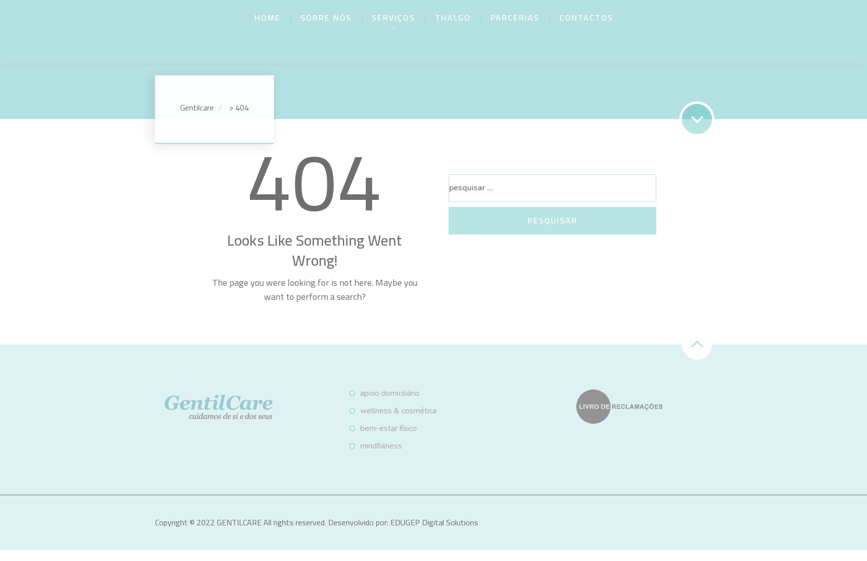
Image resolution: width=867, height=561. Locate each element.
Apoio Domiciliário (389, 393)
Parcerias (515, 17)
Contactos (586, 17)
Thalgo (453, 17)
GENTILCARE (239, 522)
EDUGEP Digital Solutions (434, 522)
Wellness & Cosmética (398, 410)
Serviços (393, 17)
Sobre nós (326, 17)
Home (267, 17)
